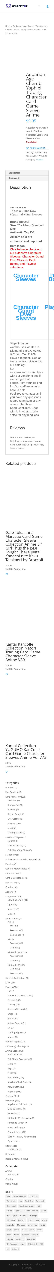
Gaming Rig (11, 882)
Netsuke (12, 1113)
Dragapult (40, 1201)
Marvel (11, 1037)
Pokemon (10, 1100)
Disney (8, 1154)
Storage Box (14, 805)
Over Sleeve (14, 818)
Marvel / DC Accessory (19, 995)
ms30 (24, 1229)
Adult (10, 828)
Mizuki (44, 1220)
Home (8, 26)
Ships (10, 1013)
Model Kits (13, 1149)
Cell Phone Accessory (18, 1059)
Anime (11, 1018)
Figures (11, 840)
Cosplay (9, 1179)
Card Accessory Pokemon (20, 1136)
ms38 (32, 1229)
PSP (9, 922)
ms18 (16, 1229)
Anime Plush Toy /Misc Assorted (21, 859)
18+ (9, 990)
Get (8, 1215)
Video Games (11, 918)
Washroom (13, 1077)
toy (8, 1249)
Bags (10, 1068)
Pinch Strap (13, 1054)
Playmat (12, 809)
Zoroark (15, 1249)
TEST (12, 925)
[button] (35, 148)
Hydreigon (11, 1220)
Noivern (35, 1234)
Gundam (9, 787)
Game (43, 1210)
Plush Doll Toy (15, 1127)
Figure (11, 904)
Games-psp (15, 934)
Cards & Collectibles (15, 978)
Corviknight (11, 1201)
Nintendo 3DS (15, 965)
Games (13, 947)
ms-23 (42, 1225)
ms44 (16, 1234)
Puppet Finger (15, 1132)
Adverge (12, 909)
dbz (20, 1201)
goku (15, 1215)
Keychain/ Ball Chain (18, 1082)
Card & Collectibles (14, 877)
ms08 (9, 1229)
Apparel (9, 891)
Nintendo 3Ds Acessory (19, 1118)
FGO (38, 1206)
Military (11, 1004)
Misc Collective (15, 1108)
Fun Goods (10, 792)
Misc (10, 913)
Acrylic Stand (14, 1086)
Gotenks (23, 1215)
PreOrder (31, 1239)
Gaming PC (10, 1096)
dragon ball (11, 1206)
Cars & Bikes (11, 873)
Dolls (7, 982)
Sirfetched (32, 1244)
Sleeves (31, 26)
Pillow (11, 1072)
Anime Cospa (12, 1050)
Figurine (18, 1210)
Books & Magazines (15, 1158)
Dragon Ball (11, 896)
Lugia (30, 1220)
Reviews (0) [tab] (14, 178)
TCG (41, 1244)
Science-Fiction (15, 1009)
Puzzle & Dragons (14, 837)
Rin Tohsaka (12, 1244)
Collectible (33, 1196)
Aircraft (11, 1000)
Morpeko (21, 1225)
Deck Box (12, 800)
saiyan (22, 1244)
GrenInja (33, 1215)
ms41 (39, 1229)
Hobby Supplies (13, 1041)
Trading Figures (15, 1032)
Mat (37, 1220)
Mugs (10, 1063)
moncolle (10, 1225)
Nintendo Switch (16, 952)
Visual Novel (11, 1183)
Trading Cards (15, 832)
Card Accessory (19, 26)
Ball (8, 1196)
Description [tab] (14, 172)
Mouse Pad (32, 1225)
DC (9, 1027)
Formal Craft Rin (31, 1210)
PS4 (9, 939)
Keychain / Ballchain (18, 1104)
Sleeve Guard (14, 814)
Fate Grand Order (26, 1206)
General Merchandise (16, 868)
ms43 (9, 1234)
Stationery (10, 854)
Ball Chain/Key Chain (18, 850)
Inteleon (21, 1220)
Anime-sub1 (14, 1174)
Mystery (25, 1234)
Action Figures (15, 1023)
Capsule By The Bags (15, 1046)
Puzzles (9, 864)
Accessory (15, 930)
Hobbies (9, 1145)
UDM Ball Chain (15, 899)
